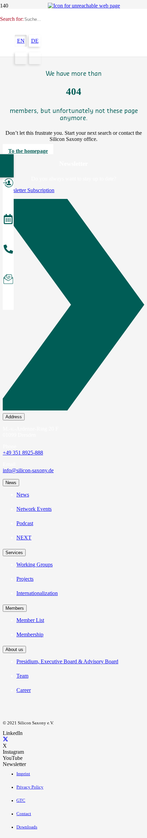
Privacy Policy (29, 787)
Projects (25, 579)
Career (23, 690)
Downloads (26, 827)
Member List (30, 620)
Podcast (24, 523)
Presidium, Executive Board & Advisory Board (67, 661)
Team (22, 676)
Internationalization (37, 593)
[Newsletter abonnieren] (8, 280)
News (22, 494)
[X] (5, 739)
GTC (20, 800)
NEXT (23, 537)
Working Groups (34, 564)
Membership (29, 634)
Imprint (23, 773)
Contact (23, 813)
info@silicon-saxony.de (28, 470)
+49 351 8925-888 (23, 453)
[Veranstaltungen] (8, 220)
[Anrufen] (8, 250)
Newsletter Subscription (28, 190)
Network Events (34, 509)
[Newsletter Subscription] (73, 306)
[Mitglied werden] (8, 183)
